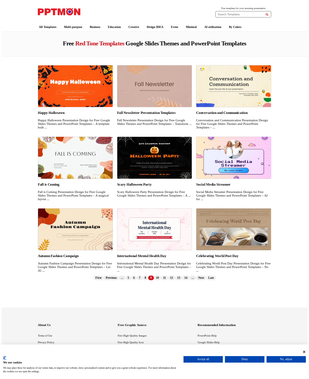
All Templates (47, 27)
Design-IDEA (155, 27)
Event (174, 27)
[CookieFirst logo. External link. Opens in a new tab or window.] (4, 358)
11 (164, 277)
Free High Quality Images (132, 335)
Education (114, 27)
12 (171, 277)
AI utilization (212, 27)
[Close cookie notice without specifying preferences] (304, 352)
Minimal (191, 27)
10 (157, 277)
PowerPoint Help (207, 335)
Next (201, 277)
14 (185, 277)
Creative (133, 27)
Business (95, 27)
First (98, 277)
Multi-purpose (73, 27)
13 (178, 277)
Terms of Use (45, 335)
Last (211, 277)
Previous (111, 277)
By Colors (235, 27)
